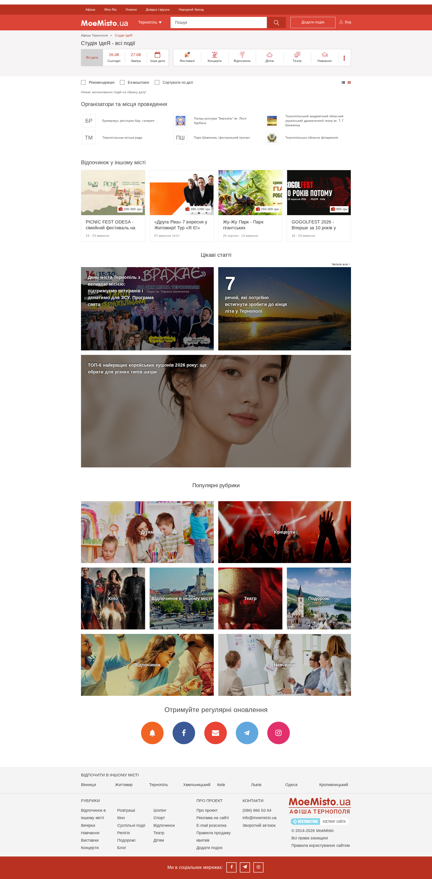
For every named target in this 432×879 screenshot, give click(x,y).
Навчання (324, 61)
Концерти (215, 61)
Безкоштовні (138, 82)
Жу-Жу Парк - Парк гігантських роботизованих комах (245, 225)
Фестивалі (187, 61)
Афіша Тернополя (94, 35)
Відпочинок (242, 61)
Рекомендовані (102, 82)
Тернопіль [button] (148, 22)
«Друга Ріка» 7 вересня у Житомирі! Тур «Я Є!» (180, 224)
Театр (297, 61)
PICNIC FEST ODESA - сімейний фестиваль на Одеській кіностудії (110, 225)
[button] (344, 57)
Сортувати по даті (178, 82)
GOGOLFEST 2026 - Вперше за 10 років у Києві (314, 225)
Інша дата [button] (157, 61)
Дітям (270, 61)
